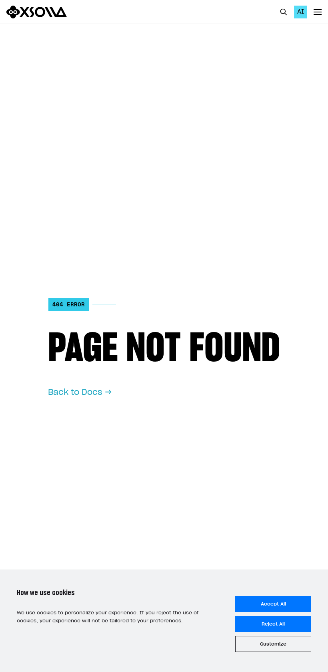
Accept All (273, 604)
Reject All (273, 624)
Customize (273, 644)
